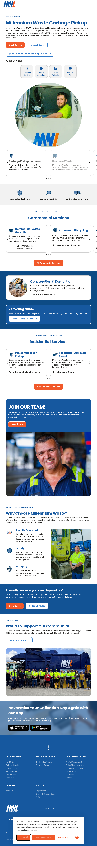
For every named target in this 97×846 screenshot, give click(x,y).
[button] (91, 4)
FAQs (38, 797)
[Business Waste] (70, 163)
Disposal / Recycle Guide (45, 794)
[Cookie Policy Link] (77, 837)
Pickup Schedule (12, 765)
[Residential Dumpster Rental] (70, 362)
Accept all (23, 837)
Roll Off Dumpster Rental (75, 765)
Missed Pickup (11, 771)
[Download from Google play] (40, 728)
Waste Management (74, 762)
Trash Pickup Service (44, 762)
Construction (71, 774)
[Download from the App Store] (18, 728)
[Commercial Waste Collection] (26, 238)
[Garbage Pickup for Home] (26, 163)
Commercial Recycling (74, 768)
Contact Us (10, 778)
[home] (19, 4)
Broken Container (12, 768)
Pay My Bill (10, 762)
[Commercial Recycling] (70, 238)
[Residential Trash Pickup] (26, 362)
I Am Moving (11, 774)
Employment (41, 791)
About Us (9, 791)
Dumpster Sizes (72, 771)
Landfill (69, 778)
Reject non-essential (43, 837)
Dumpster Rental (42, 765)
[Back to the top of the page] (48, 747)
